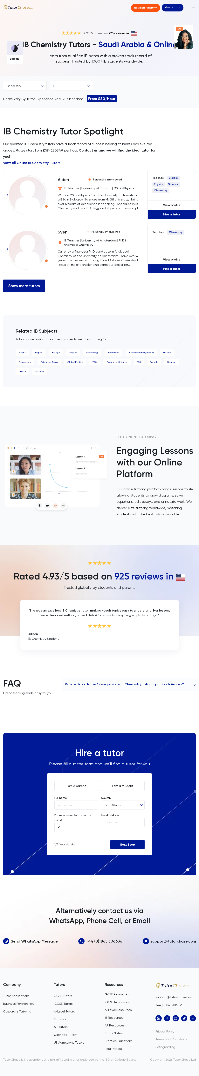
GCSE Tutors (63, 996)
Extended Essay (49, 362)
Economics (113, 352)
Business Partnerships (18, 1003)
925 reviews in (118, 33)
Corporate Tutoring (17, 1011)
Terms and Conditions (171, 1039)
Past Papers (113, 1049)
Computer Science (116, 362)
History (167, 352)
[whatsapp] (158, 1018)
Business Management (141, 352)
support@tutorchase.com (173, 941)
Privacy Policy (164, 1031)
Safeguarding (165, 1047)
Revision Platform (145, 7)
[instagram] (176, 1018)
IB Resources (114, 1017)
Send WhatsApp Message (34, 941)
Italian (22, 371)
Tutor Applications (16, 996)
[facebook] (167, 1018)
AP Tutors (61, 1027)
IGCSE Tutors (63, 1003)
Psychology (92, 352)
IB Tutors (60, 1019)
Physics (158, 184)
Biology (173, 177)
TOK (94, 362)
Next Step (127, 844)
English (38, 352)
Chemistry (160, 190)
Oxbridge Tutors (65, 1035)
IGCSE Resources (117, 1002)
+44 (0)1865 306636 (104, 941)
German (171, 362)
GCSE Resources (117, 994)
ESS (139, 362)
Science (173, 184)
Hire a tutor (172, 7)
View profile (171, 205)
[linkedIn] (193, 1018)
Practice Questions (119, 1041)
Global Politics (75, 362)
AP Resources (115, 1025)
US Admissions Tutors (69, 1042)
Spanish (39, 371)
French (154, 362)
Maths (22, 352)
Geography (25, 362)
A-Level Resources (118, 1010)
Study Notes (114, 1033)
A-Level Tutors (64, 1011)
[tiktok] (184, 1018)
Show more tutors (24, 285)
